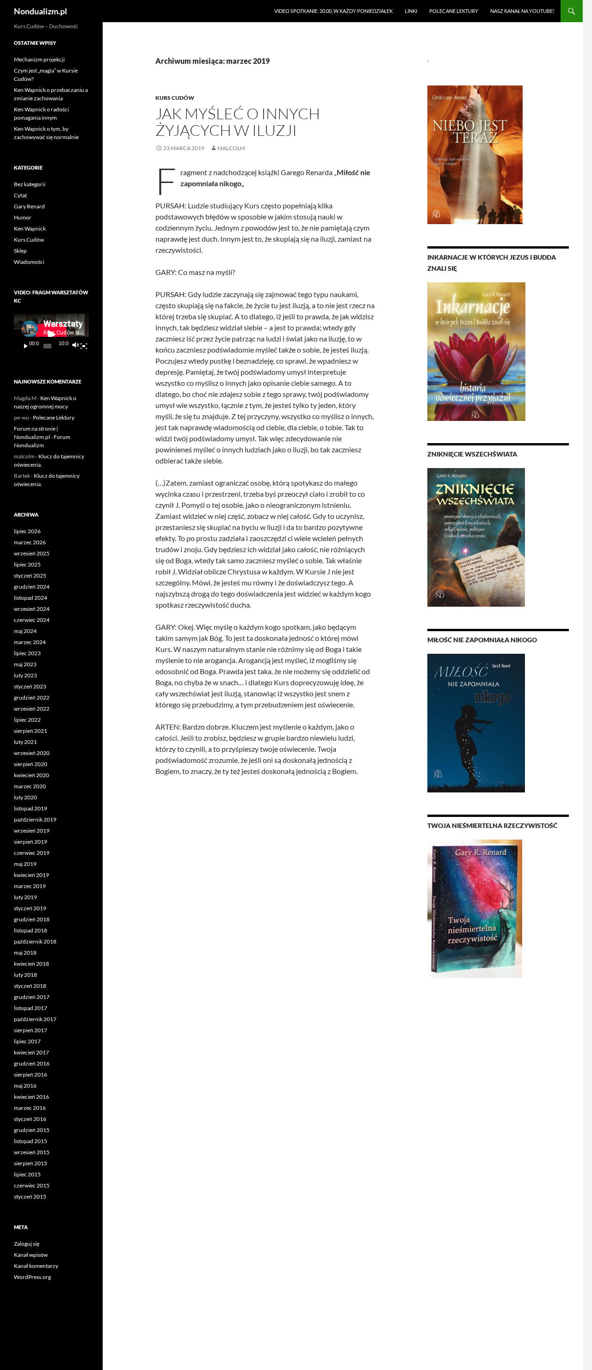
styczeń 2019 (30, 908)
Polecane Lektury (453, 11)
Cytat (20, 195)
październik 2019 (35, 819)
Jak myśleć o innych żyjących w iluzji (237, 122)
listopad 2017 (30, 1008)
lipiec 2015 (27, 1174)
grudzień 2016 (31, 1063)
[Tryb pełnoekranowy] (83, 346)
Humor (22, 217)
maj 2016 (25, 1085)
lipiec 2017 (27, 1041)
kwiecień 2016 (31, 1096)
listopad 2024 (30, 597)
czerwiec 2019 (31, 852)
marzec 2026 (30, 542)
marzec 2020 (30, 786)
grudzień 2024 (31, 586)
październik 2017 (35, 1019)
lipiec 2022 (27, 719)
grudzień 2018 (31, 919)
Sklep (20, 250)
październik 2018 (35, 941)
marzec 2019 (30, 886)
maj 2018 (25, 952)
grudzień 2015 (31, 1129)
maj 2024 (25, 630)
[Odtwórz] (26, 346)
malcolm (231, 148)
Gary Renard (29, 206)
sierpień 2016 (30, 1074)
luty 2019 (25, 897)
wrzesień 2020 (31, 752)
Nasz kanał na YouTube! (522, 11)
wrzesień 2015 (31, 1152)
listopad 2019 (30, 808)
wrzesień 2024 (31, 608)
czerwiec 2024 (31, 619)
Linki (411, 11)
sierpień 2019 (30, 841)
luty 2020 (25, 797)
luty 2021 (25, 741)
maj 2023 (25, 664)
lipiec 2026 (27, 531)
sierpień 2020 (30, 764)
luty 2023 (25, 675)
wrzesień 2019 (31, 830)
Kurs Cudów (174, 97)
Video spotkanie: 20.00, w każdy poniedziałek (333, 11)
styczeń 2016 (30, 1118)
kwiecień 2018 (31, 963)
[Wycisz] (75, 346)
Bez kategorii (29, 184)
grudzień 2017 (31, 996)
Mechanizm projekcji (39, 59)
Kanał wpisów (31, 1254)
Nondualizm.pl (40, 11)
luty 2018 (25, 974)
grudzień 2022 (31, 697)
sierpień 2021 (30, 730)
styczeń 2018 (30, 985)
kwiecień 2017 (31, 1052)
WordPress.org (32, 1276)
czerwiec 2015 (31, 1185)
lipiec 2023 (27, 653)
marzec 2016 (30, 1107)
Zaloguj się (26, 1243)
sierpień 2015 (30, 1163)
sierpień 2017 (30, 1030)
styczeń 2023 (30, 686)
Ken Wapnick (30, 228)
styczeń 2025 (30, 575)
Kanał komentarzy (36, 1265)
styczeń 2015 (30, 1196)
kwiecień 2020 (31, 775)
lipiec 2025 (27, 564)
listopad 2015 (30, 1141)
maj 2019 (25, 863)
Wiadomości (29, 261)
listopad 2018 (30, 930)
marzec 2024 (30, 642)
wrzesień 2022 (31, 708)
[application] (51, 334)
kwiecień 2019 (31, 874)
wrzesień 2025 (31, 553)
